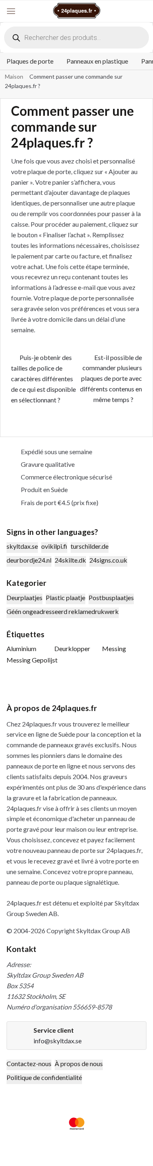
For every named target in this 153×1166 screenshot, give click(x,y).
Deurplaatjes (24, 597)
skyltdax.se (22, 546)
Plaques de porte (30, 61)
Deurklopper (72, 648)
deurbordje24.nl (29, 560)
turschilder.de (90, 546)
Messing (114, 648)
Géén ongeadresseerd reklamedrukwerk (63, 611)
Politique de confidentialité (44, 1077)
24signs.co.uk (108, 560)
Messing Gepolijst (32, 660)
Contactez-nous (29, 1063)
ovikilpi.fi (54, 546)
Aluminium (21, 648)
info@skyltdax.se (57, 1041)
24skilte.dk (70, 560)
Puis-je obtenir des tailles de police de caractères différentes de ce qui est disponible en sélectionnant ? (43, 378)
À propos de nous (79, 1063)
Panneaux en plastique (97, 61)
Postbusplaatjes (111, 597)
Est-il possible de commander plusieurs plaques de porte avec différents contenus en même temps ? (111, 378)
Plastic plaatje (65, 597)
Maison (14, 76)
